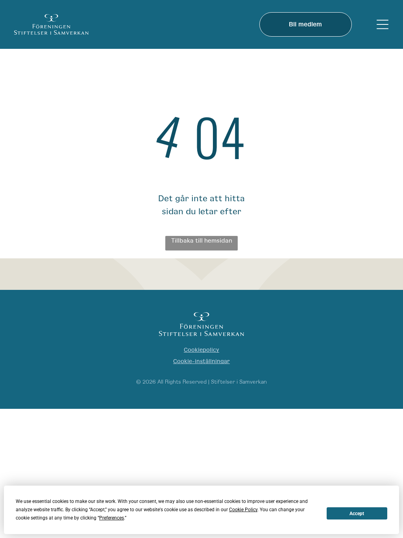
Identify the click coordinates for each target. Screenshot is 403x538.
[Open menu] (382, 24)
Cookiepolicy (201, 350)
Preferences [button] (111, 518)
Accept (356, 513)
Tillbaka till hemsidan (201, 240)
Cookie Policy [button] (243, 509)
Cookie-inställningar (201, 361)
